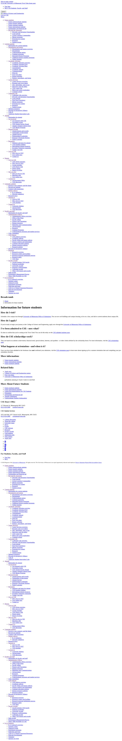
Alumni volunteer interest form (21, 571)
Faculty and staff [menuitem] (10, 211)
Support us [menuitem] (11, 197)
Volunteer (11, 737)
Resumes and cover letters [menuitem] (20, 83)
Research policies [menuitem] (17, 247)
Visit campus (8, 436)
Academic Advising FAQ (20, 510)
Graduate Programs (18, 675)
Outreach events (13, 728)
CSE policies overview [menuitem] (19, 237)
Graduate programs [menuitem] (18, 54)
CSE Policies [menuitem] (12, 235)
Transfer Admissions (11, 396)
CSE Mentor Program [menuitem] (18, 127)
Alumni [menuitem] (7, 115)
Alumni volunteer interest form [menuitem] (21, 126)
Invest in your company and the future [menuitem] (19, 185)
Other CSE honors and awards (21, 716)
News (6, 424)
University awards (17, 711)
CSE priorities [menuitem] (16, 202)
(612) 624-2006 (5, 407)
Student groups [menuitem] (16, 42)
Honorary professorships (19, 713)
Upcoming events (17, 568)
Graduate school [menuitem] (17, 92)
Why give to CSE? (18, 598)
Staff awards (12, 718)
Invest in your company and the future (19, 631)
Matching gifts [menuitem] (16, 175)
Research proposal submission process (23, 701)
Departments (16, 496)
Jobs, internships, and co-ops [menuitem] (20, 85)
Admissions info (9, 435)
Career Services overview (20, 527)
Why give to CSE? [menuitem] (18, 153)
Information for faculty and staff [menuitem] (18, 213)
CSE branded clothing (19, 590)
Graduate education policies (20, 689)
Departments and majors (15, 493)
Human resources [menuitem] (17, 223)
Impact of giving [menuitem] (17, 170)
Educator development (15, 735)
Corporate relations (18, 651)
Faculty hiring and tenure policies (22, 686)
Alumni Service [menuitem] (17, 134)
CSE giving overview (18, 607)
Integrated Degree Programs (20, 501)
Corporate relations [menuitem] (18, 206)
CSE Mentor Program (18, 573)
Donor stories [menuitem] (16, 168)
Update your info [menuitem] (17, 150)
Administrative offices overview (21, 662)
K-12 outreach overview (15, 725)
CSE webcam (9, 428)
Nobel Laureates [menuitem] (17, 139)
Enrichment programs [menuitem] (14, 284)
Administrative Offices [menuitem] (15, 214)
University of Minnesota (19, 462)
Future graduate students (12, 363)
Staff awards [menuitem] (12, 272)
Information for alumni (15, 563)
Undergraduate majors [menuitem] (19, 52)
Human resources (17, 668)
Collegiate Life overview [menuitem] (19, 95)
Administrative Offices (15, 660)
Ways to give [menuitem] (12, 172)
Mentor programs (17, 482)
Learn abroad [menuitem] (16, 34)
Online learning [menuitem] (17, 59)
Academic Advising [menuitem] (14, 61)
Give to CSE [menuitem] (12, 151)
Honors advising (17, 522)
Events (7, 426)
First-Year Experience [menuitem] (18, 100)
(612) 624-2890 (5, 416)
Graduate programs (18, 500)
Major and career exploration (21, 535)
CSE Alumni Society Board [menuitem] (20, 124)
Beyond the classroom (15, 476)
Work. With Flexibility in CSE (17, 721)
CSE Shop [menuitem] (15, 259)
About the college (10, 421)
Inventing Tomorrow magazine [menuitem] (21, 148)
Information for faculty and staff (18, 658)
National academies (18, 709)
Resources (11, 587)
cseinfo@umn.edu (17, 407)
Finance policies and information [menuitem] (22, 242)
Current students (9, 489)
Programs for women (18, 484)
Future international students (13, 362)
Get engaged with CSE (19, 566)
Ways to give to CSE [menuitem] (18, 173)
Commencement (17, 517)
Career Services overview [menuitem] (20, 81)
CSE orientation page (62, 350)
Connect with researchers (16, 634)
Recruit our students (14, 633)
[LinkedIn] (5, 441)
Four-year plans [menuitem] (17, 74)
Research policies (17, 692)
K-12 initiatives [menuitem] (16, 192)
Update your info (17, 595)
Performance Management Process (18, 720)
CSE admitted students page (61, 332)
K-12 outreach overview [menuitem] (15, 279)
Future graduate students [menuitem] (15, 25)
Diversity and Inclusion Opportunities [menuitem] (23, 32)
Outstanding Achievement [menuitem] (20, 132)
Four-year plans (9, 375)
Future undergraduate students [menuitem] (17, 22)
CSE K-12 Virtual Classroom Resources (20, 733)
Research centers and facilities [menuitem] (21, 254)
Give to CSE (4, 15)
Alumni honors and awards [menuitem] (20, 131)
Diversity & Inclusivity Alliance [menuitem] (17, 110)
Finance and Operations (19, 667)
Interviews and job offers (19, 532)
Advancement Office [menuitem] (18, 180)
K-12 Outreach (9, 723)
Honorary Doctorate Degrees (21, 583)
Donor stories (16, 614)
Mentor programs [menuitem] (17, 37)
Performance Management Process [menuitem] (18, 274)
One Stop (7, 6)
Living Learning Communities (21, 481)
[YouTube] (5, 445)
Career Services (13, 525)
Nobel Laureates (17, 585)
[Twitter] (5, 448)
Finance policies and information (22, 687)
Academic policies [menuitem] (17, 238)
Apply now (8, 371)
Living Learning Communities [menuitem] (21, 35)
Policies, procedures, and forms (21, 523)
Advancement (16, 653)
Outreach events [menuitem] (13, 283)
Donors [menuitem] (7, 158)
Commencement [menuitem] (17, 71)
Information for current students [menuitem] (17, 45)
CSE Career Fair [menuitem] (17, 88)
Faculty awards (9, 431)
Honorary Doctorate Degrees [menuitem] (21, 138)
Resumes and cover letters (20, 529)
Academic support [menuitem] (17, 69)
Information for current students (17, 491)
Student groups (16, 488)
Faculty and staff (10, 656)
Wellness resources (14, 554)
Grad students (9, 433)
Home (6, 301)
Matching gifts (16, 621)
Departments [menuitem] (16, 51)
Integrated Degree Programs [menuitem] (20, 56)
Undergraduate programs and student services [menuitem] (26, 231)
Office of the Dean (17, 663)
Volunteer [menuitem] (11, 291)
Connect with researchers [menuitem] (16, 189)
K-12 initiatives (16, 638)
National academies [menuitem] (18, 264)
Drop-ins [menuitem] (15, 73)
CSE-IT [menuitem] (10, 112)
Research (7, 430)
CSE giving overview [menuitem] (18, 161)
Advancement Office (18, 626)
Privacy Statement (80, 462)
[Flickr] (5, 450)
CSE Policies (12, 680)
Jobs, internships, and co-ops (20, 530)
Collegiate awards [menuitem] (17, 269)
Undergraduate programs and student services (26, 677)
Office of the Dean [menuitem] (17, 218)
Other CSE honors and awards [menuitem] (21, 271)
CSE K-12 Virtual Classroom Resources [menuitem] (20, 288)
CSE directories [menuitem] (17, 182)
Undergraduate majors (19, 498)
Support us (11, 643)
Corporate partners (10, 629)
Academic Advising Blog (19, 511)
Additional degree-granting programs (23, 503)
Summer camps (13, 726)
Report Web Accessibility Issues (93, 462)
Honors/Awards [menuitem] (13, 129)
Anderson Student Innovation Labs (18, 559)
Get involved (12, 564)
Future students (9, 465)
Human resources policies (20, 691)
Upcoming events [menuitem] (17, 122)
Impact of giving (17, 616)
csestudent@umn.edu (18, 416)
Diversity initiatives (18, 639)
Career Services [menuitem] (13, 80)
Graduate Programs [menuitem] (18, 230)
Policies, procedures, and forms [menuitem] (21, 78)
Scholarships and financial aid (13, 395)
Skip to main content (7, 1)
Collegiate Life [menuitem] (12, 93)
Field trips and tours (14, 732)
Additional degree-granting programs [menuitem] (23, 57)
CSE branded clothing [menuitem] (19, 144)
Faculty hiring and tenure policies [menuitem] (22, 240)
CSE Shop (15, 704)
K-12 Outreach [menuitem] (9, 277)
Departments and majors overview (22, 494)
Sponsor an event (13, 738)
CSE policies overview (19, 682)
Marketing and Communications (22, 670)
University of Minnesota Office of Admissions (37, 316)
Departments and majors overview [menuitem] (22, 49)
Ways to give (12, 617)
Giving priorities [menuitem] (17, 165)
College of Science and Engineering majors (18, 373)
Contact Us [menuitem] (11, 179)
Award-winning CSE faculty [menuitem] (20, 262)
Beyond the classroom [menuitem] (15, 30)
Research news (12, 641)
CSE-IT (10, 558)
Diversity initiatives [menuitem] (18, 194)
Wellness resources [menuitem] (14, 109)
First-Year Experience (18, 546)
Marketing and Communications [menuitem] (22, 225)
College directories (10, 419)
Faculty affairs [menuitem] (16, 219)
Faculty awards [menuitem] (13, 260)
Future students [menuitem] (9, 20)
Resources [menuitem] (11, 141)
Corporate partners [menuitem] (10, 184)
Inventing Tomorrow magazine (21, 593)
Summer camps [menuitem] (13, 281)
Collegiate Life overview (19, 540)
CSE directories (17, 627)
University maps (9, 423)
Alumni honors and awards (20, 576)
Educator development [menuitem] (15, 289)
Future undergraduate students (17, 467)
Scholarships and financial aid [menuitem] (17, 28)
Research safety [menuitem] (17, 257)
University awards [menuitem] (17, 266)
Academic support (17, 515)
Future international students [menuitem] (16, 27)
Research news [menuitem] (12, 196)
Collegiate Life (12, 539)
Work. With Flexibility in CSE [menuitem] (17, 276)
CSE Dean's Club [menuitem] (17, 167)
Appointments (16, 513)
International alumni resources (21, 592)
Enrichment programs (14, 730)
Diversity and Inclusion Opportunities (23, 477)
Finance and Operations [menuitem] (19, 221)
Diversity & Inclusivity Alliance (17, 556)
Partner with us (12, 636)
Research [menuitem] (15, 40)
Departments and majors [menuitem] (15, 47)
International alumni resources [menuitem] (21, 146)
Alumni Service (17, 580)
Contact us (15, 602)
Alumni (7, 561)
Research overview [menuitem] (18, 252)
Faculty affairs (16, 665)
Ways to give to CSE (18, 619)
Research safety (17, 703)
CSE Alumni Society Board (20, 569)
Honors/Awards (13, 575)
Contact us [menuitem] (15, 156)
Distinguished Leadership (20, 581)
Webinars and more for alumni (21, 588)
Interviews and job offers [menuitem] (19, 86)
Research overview (18, 697)
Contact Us (11, 624)
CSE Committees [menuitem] (13, 233)
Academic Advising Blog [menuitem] (19, 66)
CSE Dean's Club (17, 612)
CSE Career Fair (17, 534)
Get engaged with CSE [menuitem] (19, 121)
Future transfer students (12, 360)
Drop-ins (15, 518)
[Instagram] (5, 443)
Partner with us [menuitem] (12, 190)
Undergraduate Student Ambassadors (16, 398)
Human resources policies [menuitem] (20, 245)
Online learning (17, 505)
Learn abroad (16, 479)
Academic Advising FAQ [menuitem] (20, 64)
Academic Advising (14, 506)
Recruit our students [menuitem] (14, 187)
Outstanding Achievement (20, 578)
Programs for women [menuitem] (18, 39)
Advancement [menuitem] (16, 208)
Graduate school (17, 537)
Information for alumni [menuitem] (15, 117)
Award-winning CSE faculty (20, 708)
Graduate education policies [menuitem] (20, 243)
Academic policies (17, 684)
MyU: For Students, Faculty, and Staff (16, 8)
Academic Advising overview (21, 508)
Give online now (17, 600)
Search (3, 11)
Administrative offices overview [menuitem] (21, 216)
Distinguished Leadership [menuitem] (20, 136)
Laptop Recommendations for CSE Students (18, 391)
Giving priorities (17, 610)
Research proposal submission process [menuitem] (23, 255)
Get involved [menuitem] (12, 119)
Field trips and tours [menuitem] (14, 286)
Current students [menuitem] (9, 44)
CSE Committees (13, 679)
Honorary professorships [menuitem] (19, 267)
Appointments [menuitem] (16, 68)
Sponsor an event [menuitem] (13, 293)
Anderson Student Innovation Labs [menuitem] (18, 114)
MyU (6, 459)
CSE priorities (16, 648)
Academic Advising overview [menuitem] (21, 63)
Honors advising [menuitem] (17, 76)
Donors (7, 604)
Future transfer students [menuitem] (15, 23)
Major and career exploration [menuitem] (21, 90)
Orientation (8, 393)
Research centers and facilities (21, 699)
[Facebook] (5, 446)
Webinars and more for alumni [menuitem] (21, 143)
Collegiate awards (17, 715)
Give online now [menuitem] (17, 155)
